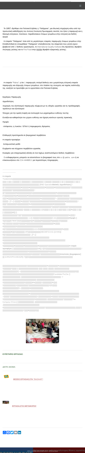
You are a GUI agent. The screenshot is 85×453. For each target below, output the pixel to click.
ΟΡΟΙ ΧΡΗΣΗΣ (53, 451)
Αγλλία (39, 49)
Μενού (80, 6)
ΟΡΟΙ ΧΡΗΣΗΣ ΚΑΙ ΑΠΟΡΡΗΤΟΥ (37, 451)
